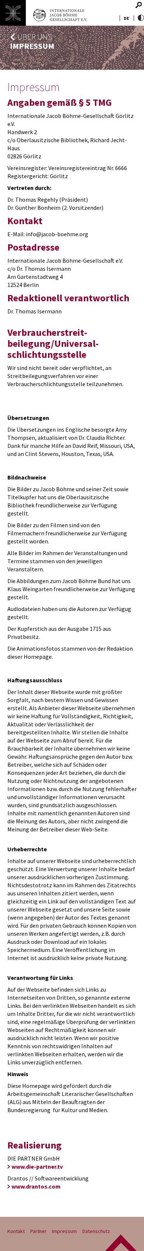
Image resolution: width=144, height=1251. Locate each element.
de (126, 18)
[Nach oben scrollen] (121, 1242)
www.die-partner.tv (37, 1166)
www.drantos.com (36, 1186)
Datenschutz (96, 1231)
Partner (38, 1231)
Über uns (34, 37)
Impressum (64, 1231)
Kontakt (16, 1231)
